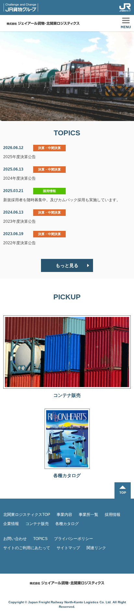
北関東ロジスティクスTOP (26, 514)
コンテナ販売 (37, 523)
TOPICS (40, 538)
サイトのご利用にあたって (26, 548)
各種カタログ (67, 523)
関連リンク (96, 548)
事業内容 (64, 514)
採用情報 (112, 514)
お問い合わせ (15, 538)
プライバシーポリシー (73, 538)
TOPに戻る (122, 490)
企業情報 (11, 523)
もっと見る (67, 265)
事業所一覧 (88, 514)
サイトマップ (68, 548)
